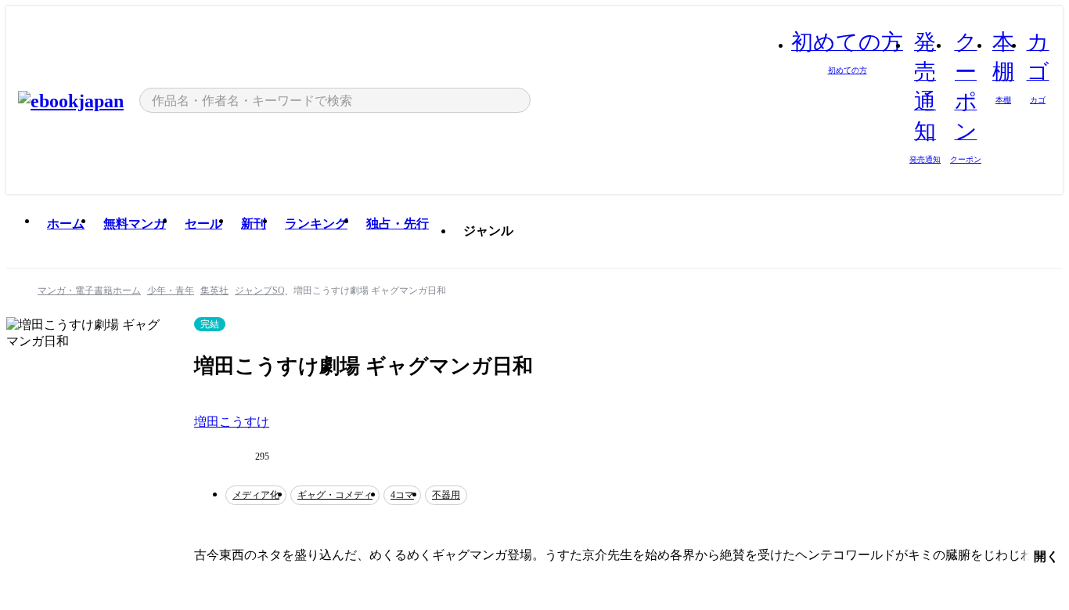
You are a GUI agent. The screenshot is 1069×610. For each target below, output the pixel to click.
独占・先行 (397, 223)
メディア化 (255, 494)
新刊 (253, 223)
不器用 (446, 494)
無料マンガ (134, 223)
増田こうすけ (231, 421)
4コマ (402, 494)
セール (203, 223)
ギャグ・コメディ (335, 494)
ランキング (316, 223)
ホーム (66, 223)
